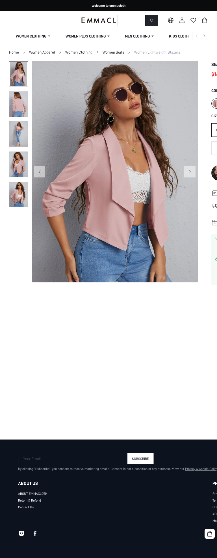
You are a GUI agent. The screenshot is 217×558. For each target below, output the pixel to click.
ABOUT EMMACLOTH (32, 494)
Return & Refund (29, 500)
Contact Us (26, 507)
